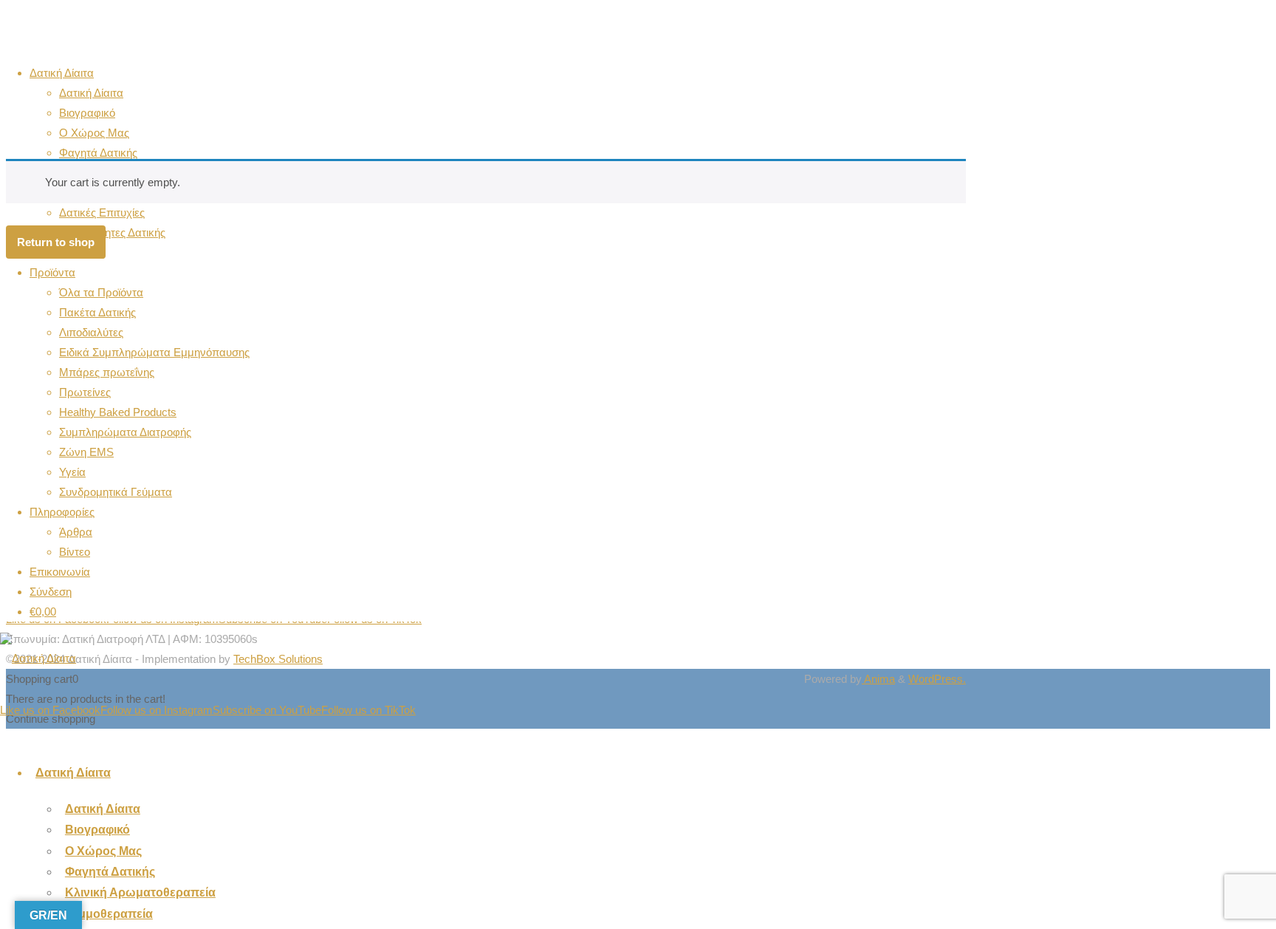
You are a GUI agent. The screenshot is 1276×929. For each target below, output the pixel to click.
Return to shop (56, 242)
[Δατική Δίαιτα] (38, 658)
